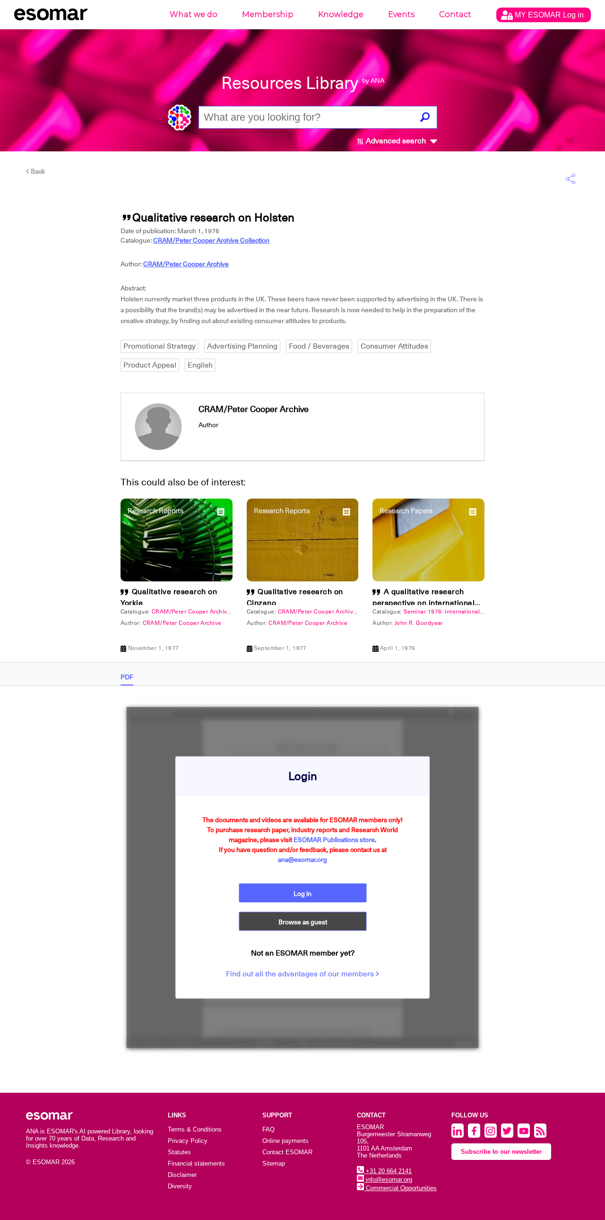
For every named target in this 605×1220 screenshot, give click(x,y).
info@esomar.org (388, 1179)
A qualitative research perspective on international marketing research (423, 603)
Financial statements (196, 1163)
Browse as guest (302, 922)
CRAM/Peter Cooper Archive (186, 264)
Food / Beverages (319, 346)
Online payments (285, 1140)
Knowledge (340, 14)
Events (401, 14)
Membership (268, 14)
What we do (193, 14)
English (200, 365)
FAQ (268, 1129)
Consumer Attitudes (394, 346)
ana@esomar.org (302, 859)
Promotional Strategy (159, 346)
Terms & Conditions (195, 1129)
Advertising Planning (242, 346)
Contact (455, 14)
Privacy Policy (187, 1140)
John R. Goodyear (419, 623)
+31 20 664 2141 (388, 1171)
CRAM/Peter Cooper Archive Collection (211, 240)
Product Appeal (149, 365)
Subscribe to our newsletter (501, 1151)
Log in (302, 893)
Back (37, 171)
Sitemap (273, 1163)
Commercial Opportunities (400, 1188)
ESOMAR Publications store (334, 839)
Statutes (179, 1152)
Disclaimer (182, 1174)
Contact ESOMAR (287, 1152)
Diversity (180, 1186)
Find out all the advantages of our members (301, 974)
